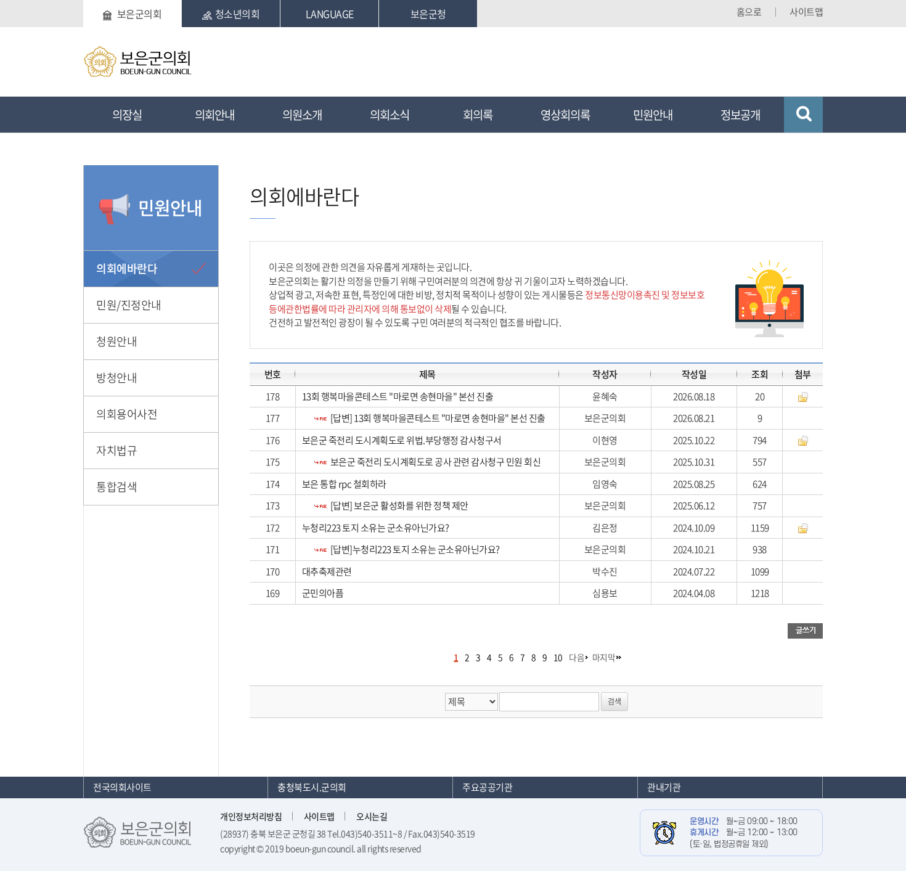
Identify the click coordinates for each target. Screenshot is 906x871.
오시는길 (371, 816)
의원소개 (302, 114)
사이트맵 (806, 11)
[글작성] (805, 630)
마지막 (604, 657)
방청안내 (116, 377)
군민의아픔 (323, 593)
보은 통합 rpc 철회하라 (344, 484)
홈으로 (749, 11)
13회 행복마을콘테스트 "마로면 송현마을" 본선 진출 (398, 396)
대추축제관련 (327, 571)
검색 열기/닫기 (803, 115)
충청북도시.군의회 (311, 787)
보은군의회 (138, 13)
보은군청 (428, 13)
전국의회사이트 (122, 787)
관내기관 (663, 787)
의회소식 (389, 114)
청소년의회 (237, 13)
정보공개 (740, 114)
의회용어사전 (126, 414)
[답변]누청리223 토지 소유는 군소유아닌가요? (415, 549)
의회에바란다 (126, 268)
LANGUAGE (330, 13)
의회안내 (214, 114)
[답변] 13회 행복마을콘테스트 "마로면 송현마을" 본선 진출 (437, 418)
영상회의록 (565, 114)
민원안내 (652, 114)
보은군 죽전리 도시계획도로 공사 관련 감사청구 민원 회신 (435, 461)
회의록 (477, 114)
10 (558, 657)
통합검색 (116, 486)
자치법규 (116, 450)
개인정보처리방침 (251, 816)
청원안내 (116, 341)
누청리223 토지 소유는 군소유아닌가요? (375, 527)
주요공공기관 (487, 787)
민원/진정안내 (128, 304)
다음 (576, 657)
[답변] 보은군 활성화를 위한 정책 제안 (399, 505)
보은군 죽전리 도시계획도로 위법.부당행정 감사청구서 (402, 440)
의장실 (127, 114)
